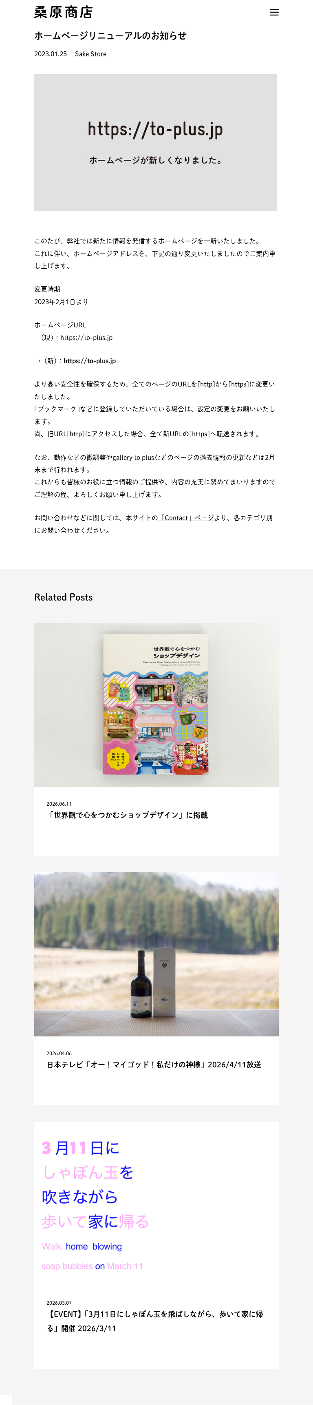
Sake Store (90, 54)
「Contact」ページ (186, 518)
